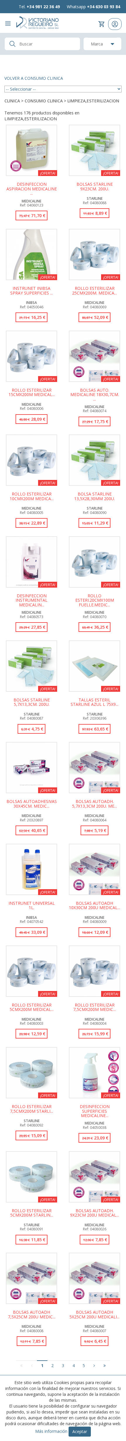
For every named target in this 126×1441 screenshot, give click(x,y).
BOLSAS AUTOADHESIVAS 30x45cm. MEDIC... (31, 804)
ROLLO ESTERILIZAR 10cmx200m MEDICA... (32, 496)
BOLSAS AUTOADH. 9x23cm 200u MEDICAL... (94, 1213)
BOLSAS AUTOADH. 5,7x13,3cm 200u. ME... (94, 804)
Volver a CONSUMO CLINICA (33, 78)
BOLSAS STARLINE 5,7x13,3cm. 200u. (31, 702)
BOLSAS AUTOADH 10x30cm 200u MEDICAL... (94, 905)
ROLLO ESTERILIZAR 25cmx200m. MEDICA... (94, 290)
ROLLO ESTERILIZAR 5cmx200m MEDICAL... (32, 1007)
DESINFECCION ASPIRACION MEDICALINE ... (31, 188)
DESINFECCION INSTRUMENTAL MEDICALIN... (31, 600)
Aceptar (79, 1431)
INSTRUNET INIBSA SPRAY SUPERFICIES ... (31, 290)
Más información (51, 1431)
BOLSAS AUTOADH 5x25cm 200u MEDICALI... (94, 1314)
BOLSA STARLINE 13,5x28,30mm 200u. (94, 496)
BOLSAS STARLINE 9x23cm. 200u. (94, 186)
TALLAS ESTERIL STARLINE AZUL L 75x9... (94, 702)
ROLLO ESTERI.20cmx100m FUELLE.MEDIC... (94, 600)
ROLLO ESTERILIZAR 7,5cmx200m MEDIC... (94, 1007)
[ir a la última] (104, 1365)
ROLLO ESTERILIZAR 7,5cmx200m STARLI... (31, 1109)
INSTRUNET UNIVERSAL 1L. (31, 905)
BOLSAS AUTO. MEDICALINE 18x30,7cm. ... (94, 394)
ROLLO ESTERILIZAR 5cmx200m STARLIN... (31, 1213)
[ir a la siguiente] (94, 1365)
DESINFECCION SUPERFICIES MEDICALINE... (95, 1111)
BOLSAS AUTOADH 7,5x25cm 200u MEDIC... (31, 1314)
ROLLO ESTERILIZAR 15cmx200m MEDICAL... (31, 392)
